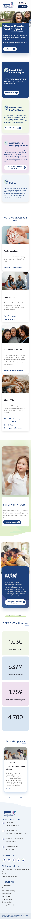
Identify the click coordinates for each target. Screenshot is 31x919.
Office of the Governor (15, 876)
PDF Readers (12, 896)
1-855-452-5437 (11, 841)
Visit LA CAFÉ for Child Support (17, 167)
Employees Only (7, 902)
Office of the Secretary (12, 419)
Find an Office (10, 849)
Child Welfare (8, 425)
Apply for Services (10, 316)
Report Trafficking (11, 128)
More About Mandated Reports (14, 602)
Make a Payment (9, 319)
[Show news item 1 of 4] (10, 798)
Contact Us (8, 49)
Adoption (7, 267)
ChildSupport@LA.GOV (13, 825)
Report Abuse (9, 92)
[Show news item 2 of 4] (14, 798)
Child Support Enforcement (13, 428)
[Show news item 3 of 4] (17, 798)
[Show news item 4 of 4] (21, 798)
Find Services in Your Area (13, 370)
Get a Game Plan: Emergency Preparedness (15, 869)
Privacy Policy (6, 893)
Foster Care (17, 267)
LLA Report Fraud (13, 905)
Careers (4, 888)
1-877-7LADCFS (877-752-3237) (16, 833)
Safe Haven (5, 874)
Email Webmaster (7, 899)
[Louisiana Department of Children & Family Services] (9, 5)
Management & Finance (12, 422)
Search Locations (11, 522)
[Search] (20, 3)
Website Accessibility (8, 891)
